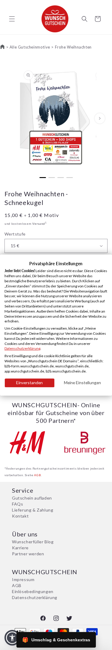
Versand (38, 223)
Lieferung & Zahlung (32, 509)
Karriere (20, 547)
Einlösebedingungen (32, 591)
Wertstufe (15, 233)
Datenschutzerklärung (34, 597)
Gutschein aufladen (32, 497)
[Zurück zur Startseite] (2, 47)
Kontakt (20, 515)
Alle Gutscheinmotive (30, 47)
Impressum (23, 579)
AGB (37, 475)
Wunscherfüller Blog (32, 541)
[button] (12, 18)
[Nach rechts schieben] (100, 118)
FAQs (17, 503)
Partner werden (28, 553)
